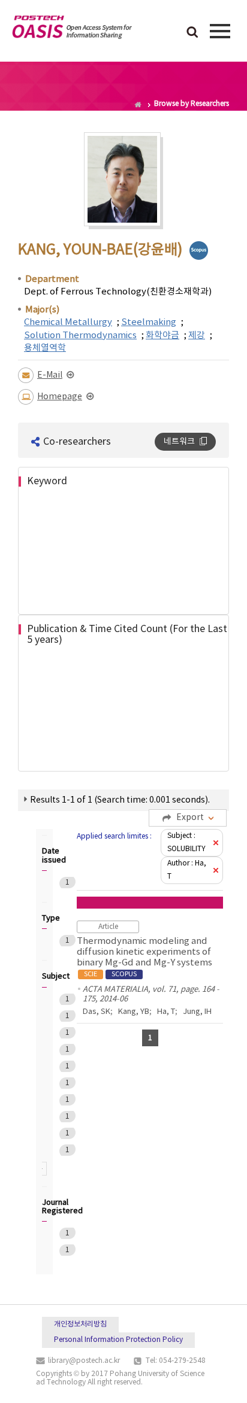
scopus (198, 250)
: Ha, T (186, 870)
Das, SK (96, 1011)
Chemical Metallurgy (68, 322)
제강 (196, 335)
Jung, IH (197, 1011)
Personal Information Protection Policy (118, 1340)
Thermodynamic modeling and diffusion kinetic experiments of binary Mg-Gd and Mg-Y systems (144, 957)
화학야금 (162, 335)
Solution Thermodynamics (80, 335)
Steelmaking (148, 322)
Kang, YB (133, 1011)
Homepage (59, 397)
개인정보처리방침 (80, 1324)
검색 (192, 33)
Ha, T (166, 1011)
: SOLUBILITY (186, 842)
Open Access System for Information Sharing (72, 29)
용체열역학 (45, 348)
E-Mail (49, 375)
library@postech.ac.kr (84, 1361)
